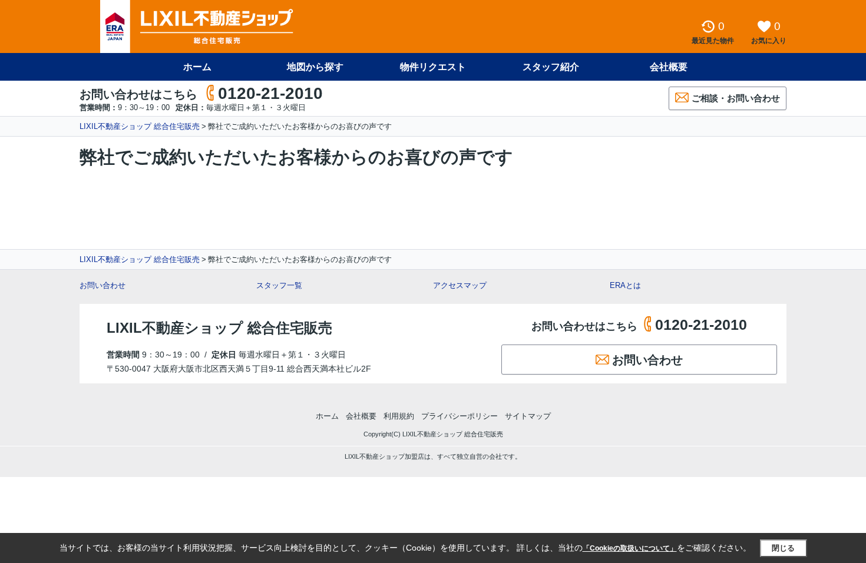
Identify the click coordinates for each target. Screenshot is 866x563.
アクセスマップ (460, 285)
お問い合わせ (102, 285)
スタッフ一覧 (279, 285)
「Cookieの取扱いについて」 (630, 548)
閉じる (783, 548)
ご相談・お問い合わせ (736, 98)
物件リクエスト (433, 67)
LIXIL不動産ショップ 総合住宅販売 (140, 126)
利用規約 (399, 416)
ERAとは (625, 285)
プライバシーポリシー (459, 416)
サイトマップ (528, 416)
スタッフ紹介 (551, 67)
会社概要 (668, 67)
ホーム (197, 67)
